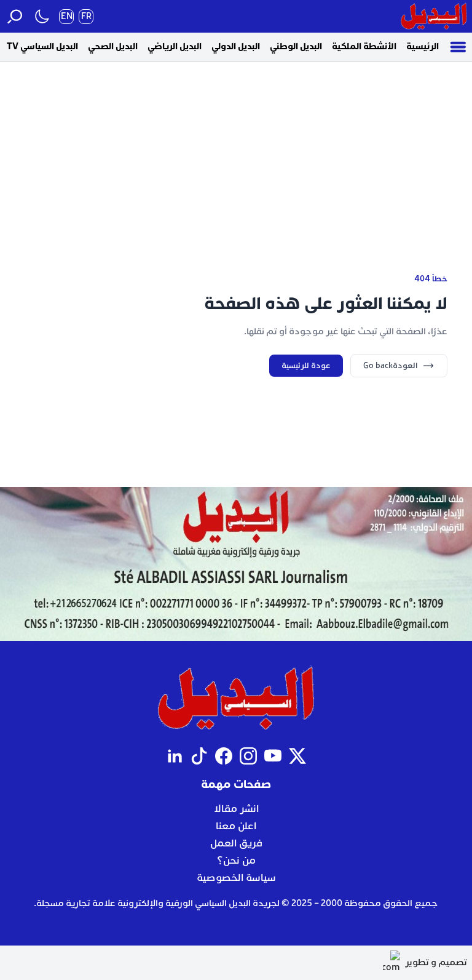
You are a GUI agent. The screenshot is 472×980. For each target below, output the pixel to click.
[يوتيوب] (273, 756)
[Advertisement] (236, 147)
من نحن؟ (236, 860)
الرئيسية (422, 46)
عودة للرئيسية (306, 365)
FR (86, 16)
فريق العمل (236, 843)
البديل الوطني (296, 46)
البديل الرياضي (175, 46)
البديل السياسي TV (42, 46)
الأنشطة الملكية (364, 46)
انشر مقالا (236, 809)
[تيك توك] (199, 756)
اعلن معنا (236, 826)
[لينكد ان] (174, 756)
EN (67, 16)
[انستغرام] (248, 756)
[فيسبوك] (224, 756)
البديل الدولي (235, 46)
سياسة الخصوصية (236, 878)
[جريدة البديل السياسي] (434, 16)
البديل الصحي (113, 46)
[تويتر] (297, 756)
